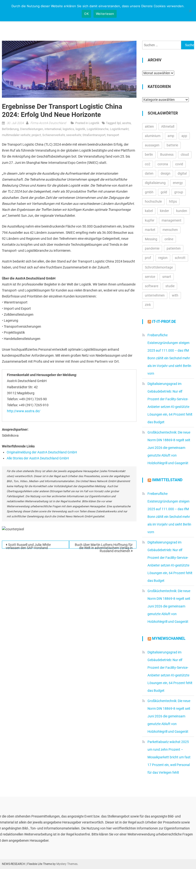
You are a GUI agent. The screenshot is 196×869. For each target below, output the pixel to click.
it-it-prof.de (164, 321)
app (184, 136)
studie (169, 286)
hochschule (153, 201)
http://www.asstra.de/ (23, 411)
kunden (181, 211)
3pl (119, 123)
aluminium (152, 136)
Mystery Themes (66, 864)
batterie (172, 145)
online (168, 239)
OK (86, 14)
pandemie (152, 248)
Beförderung (10, 129)
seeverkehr (73, 135)
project (36, 135)
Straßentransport (93, 135)
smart (166, 277)
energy (178, 183)
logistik (80, 129)
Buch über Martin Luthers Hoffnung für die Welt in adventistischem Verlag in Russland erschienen (104, 546)
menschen (170, 230)
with (175, 295)
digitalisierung (155, 183)
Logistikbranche (98, 129)
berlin (149, 154)
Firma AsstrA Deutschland (48, 123)
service (150, 277)
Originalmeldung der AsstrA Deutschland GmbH (42, 452)
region (163, 258)
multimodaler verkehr (16, 135)
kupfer (149, 220)
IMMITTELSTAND (167, 480)
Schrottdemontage (159, 267)
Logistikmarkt (119, 129)
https (173, 201)
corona (163, 164)
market (150, 230)
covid (179, 164)
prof (148, 258)
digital (182, 173)
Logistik (94, 123)
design (165, 173)
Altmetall (167, 126)
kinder (164, 211)
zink (148, 305)
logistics (68, 129)
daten (149, 173)
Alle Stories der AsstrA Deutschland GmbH (38, 458)
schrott (180, 258)
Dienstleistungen (31, 129)
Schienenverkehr (53, 135)
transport (113, 135)
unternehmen (155, 295)
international (52, 129)
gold (164, 192)
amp (171, 136)
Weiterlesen (105, 14)
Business (167, 154)
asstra (126, 123)
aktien (149, 126)
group (178, 192)
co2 (147, 164)
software (151, 286)
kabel (149, 211)
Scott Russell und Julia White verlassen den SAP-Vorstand (28, 546)
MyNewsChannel (168, 638)
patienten (174, 248)
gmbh (149, 192)
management (171, 220)
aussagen (152, 145)
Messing (151, 239)
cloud (185, 154)
